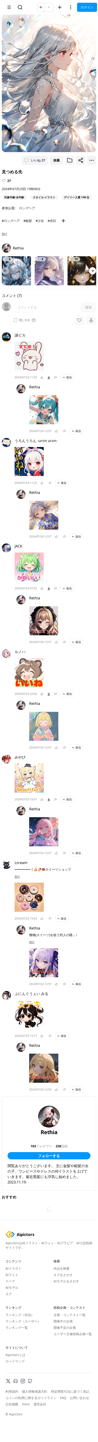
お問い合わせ (79, 1398)
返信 (69, 377)
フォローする (49, 1155)
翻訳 (4, 234)
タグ (8, 1294)
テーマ (10, 1281)
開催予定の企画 (65, 1327)
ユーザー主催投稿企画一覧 (73, 1334)
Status (26, 1404)
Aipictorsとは (15, 1355)
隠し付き (24, 320)
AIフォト (11, 1275)
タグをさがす (63, 1275)
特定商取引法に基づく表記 (70, 1391)
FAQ (63, 1398)
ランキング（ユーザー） (23, 1321)
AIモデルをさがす (66, 1281)
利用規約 (11, 1391)
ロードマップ (15, 1361)
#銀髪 (27, 221)
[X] (8, 1381)
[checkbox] (15, 320)
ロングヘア (27, 208)
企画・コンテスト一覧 (69, 1315)
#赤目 (52, 221)
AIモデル (11, 1287)
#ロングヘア (11, 221)
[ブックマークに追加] (69, 160)
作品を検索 (62, 1268)
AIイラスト (13, 1268)
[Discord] (15, 1381)
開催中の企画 (63, 1321)
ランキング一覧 (16, 1327)
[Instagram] (23, 1381)
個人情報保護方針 (34, 1391)
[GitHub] (30, 1381)
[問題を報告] (55, 377)
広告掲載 (11, 1404)
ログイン (87, 7)
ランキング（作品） (19, 1315)
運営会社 (40, 1404)
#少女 (40, 221)
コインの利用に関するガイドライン (31, 1398)
